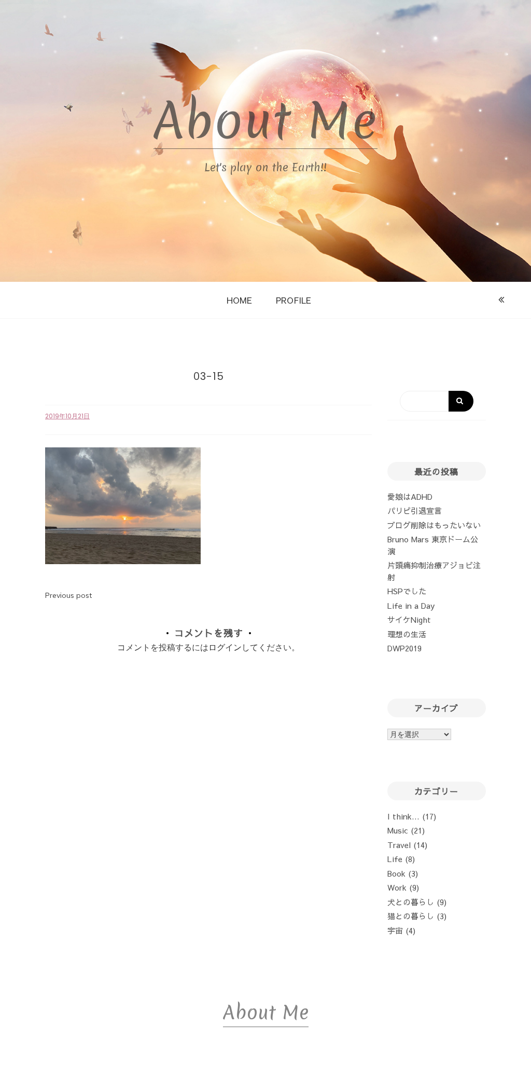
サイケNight (409, 619)
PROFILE (293, 300)
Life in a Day (411, 605)
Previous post (68, 595)
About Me (265, 120)
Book (396, 873)
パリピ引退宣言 (414, 510)
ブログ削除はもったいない (434, 525)
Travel (399, 844)
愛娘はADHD (409, 496)
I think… (403, 816)
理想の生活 (406, 634)
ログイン (225, 647)
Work (397, 887)
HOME (239, 300)
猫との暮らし (410, 915)
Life (394, 858)
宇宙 (395, 930)
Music (397, 830)
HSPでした (406, 590)
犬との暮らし (410, 901)
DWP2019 (404, 648)
